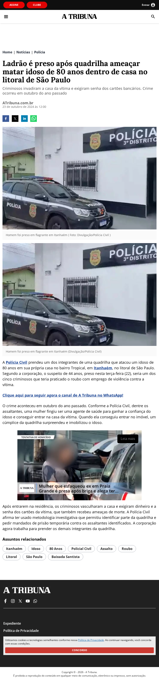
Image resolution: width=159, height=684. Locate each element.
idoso (35, 548)
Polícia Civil (16, 362)
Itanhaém (103, 367)
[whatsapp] (33, 119)
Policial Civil (81, 548)
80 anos (55, 548)
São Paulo (34, 556)
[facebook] (5, 119)
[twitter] (15, 119)
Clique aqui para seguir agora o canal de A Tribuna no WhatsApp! (62, 395)
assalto (106, 548)
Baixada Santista (66, 556)
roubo (127, 548)
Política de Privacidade (91, 640)
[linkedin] (24, 119)
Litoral (11, 556)
